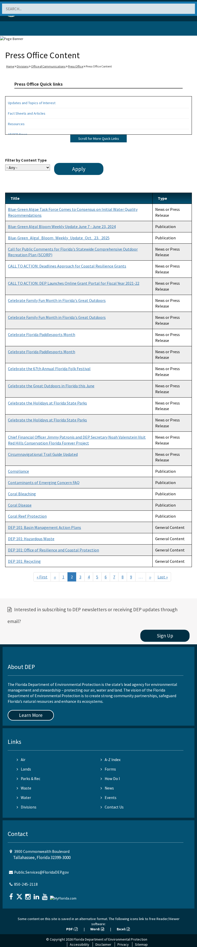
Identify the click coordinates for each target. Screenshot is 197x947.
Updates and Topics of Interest (31, 103)
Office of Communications (48, 66)
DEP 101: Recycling (24, 561)
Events (110, 797)
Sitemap (141, 944)
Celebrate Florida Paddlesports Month (41, 334)
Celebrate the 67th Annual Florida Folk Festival (49, 368)
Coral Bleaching (22, 493)
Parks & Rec (30, 778)
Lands (26, 769)
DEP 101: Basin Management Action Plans (44, 527)
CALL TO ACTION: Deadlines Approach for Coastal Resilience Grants (67, 266)
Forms (110, 769)
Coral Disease (20, 505)
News (109, 788)
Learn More (31, 715)
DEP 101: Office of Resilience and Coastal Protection (53, 550)
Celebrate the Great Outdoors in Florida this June (51, 385)
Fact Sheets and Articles (26, 113)
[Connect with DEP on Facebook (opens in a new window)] (11, 895)
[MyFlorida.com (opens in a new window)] (64, 896)
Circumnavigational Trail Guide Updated (43, 454)
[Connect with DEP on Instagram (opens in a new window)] (28, 895)
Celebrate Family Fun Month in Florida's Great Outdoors (57, 300)
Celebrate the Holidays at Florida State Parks (47, 403)
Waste (26, 788)
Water (26, 797)
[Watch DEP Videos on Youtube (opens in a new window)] (45, 895)
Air (23, 759)
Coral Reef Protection (27, 516)
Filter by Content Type (26, 160)
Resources (16, 124)
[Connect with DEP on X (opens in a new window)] (20, 895)
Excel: (122, 929)
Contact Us (114, 807)
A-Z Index (113, 759)
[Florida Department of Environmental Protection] (16, 29)
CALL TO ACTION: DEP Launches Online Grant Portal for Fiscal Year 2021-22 (73, 283)
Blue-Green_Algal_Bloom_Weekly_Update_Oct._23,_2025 (59, 237)
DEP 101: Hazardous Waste (31, 538)
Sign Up (165, 636)
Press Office (75, 66)
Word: (95, 929)
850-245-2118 (26, 884)
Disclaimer (103, 944)
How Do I (112, 778)
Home (10, 66)
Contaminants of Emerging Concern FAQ (44, 482)
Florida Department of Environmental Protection (110, 939)
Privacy (123, 944)
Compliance (18, 471)
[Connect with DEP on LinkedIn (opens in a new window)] (37, 895)
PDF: (70, 929)
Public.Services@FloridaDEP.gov (41, 872)
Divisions (22, 66)
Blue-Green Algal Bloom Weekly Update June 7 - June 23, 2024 (62, 226)
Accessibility (79, 944)
